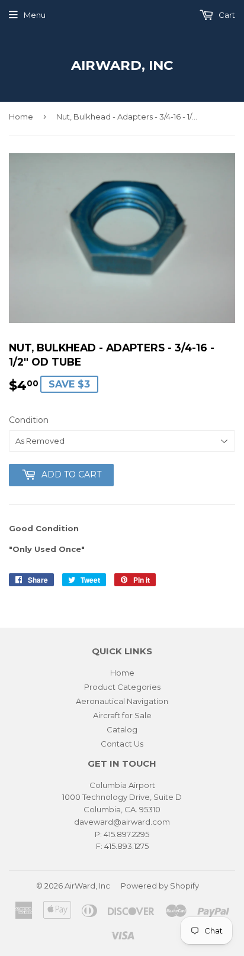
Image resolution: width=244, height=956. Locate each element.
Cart (226, 15)
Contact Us (122, 743)
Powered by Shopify (160, 885)
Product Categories (122, 687)
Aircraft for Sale (122, 715)
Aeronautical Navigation (122, 701)
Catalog (122, 729)
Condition (29, 420)
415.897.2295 (126, 834)
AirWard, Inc (122, 65)
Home (21, 116)
